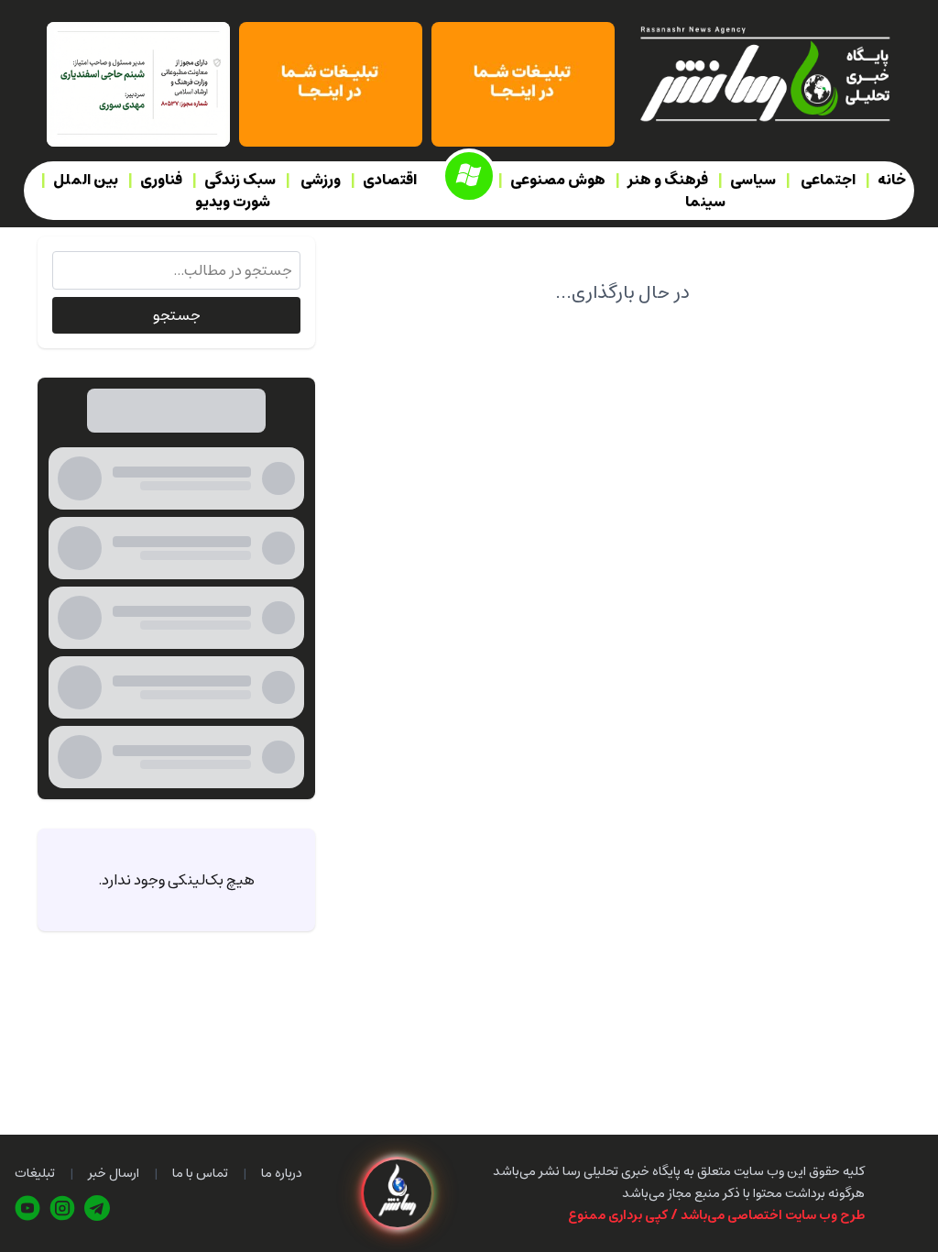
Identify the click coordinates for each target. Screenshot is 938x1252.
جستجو (177, 315)
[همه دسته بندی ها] (469, 176)
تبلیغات (35, 1173)
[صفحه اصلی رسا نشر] (764, 72)
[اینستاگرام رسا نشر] (62, 1208)
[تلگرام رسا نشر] (97, 1208)
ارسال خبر (113, 1173)
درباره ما (281, 1173)
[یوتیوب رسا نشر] (27, 1208)
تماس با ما (200, 1173)
